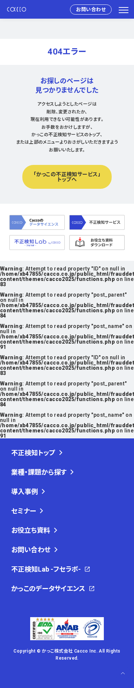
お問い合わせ (91, 9)
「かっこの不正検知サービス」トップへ (67, 176)
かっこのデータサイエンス (48, 588)
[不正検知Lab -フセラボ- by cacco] (37, 242)
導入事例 (24, 491)
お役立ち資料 (30, 530)
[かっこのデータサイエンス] (37, 222)
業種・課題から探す (39, 472)
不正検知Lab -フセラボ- (46, 569)
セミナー (23, 511)
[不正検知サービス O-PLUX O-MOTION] (97, 222)
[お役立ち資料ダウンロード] (97, 242)
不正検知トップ (33, 453)
